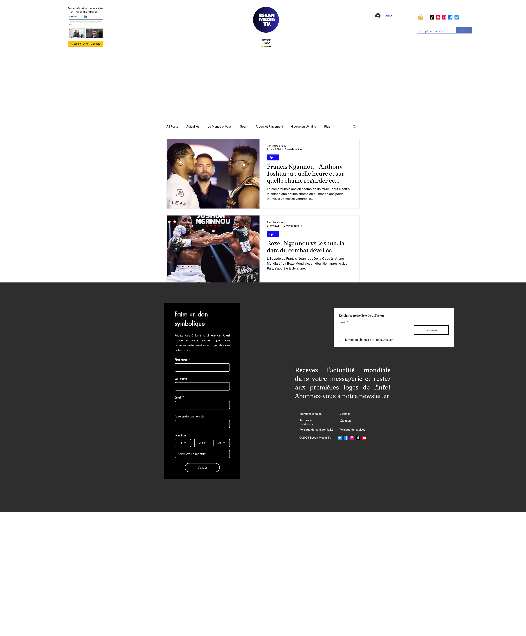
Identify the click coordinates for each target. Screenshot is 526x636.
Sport (243, 126)
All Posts (172, 126)
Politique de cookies (352, 429)
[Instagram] (444, 17)
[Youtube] (438, 17)
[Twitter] (456, 17)
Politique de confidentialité (316, 429)
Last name (181, 378)
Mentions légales (311, 413)
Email (343, 322)
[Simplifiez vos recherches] (464, 30)
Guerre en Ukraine (303, 126)
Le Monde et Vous (220, 126)
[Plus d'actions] (351, 147)
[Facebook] (450, 17)
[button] (420, 17)
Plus (327, 126)
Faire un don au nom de (189, 416)
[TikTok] (432, 17)
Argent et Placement (269, 126)
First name (182, 360)
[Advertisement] (123, 574)
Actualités (193, 126)
